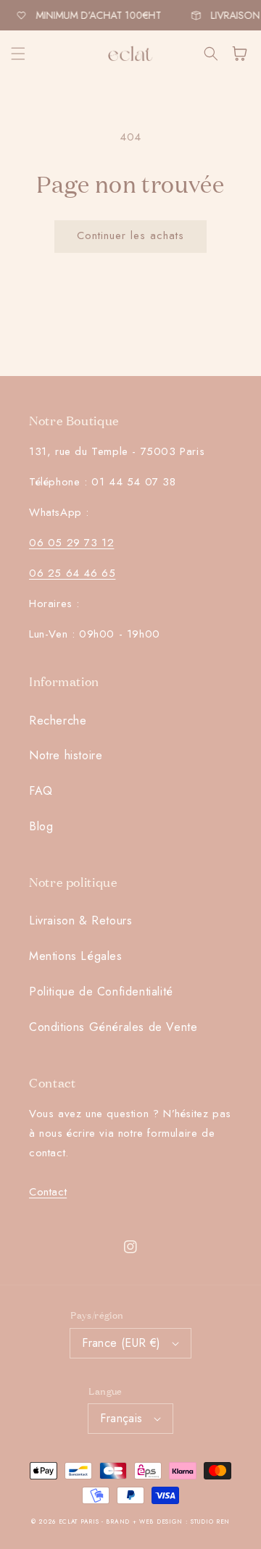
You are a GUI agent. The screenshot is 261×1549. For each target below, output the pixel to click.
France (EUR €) (121, 1343)
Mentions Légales (76, 956)
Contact (48, 1192)
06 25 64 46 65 (72, 573)
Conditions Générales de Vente (113, 1027)
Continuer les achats (130, 235)
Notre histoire (65, 755)
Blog (41, 826)
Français (121, 1418)
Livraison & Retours (80, 920)
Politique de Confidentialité (101, 991)
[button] (18, 54)
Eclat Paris (79, 1521)
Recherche (57, 720)
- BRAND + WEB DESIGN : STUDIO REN (166, 1521)
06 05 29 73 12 (71, 543)
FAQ (41, 790)
